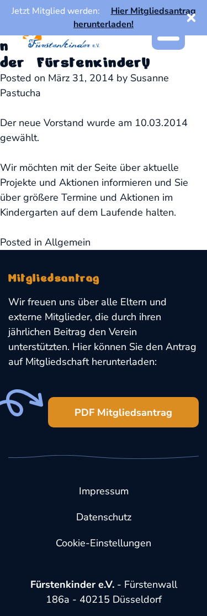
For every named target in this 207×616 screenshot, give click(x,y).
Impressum (104, 491)
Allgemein (68, 242)
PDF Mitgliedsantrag (123, 412)
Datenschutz (103, 517)
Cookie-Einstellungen (103, 543)
